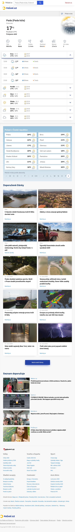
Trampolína (28, 501)
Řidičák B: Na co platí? (57, 486)
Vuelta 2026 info (31, 458)
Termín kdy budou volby (9, 465)
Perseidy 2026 (33, 497)
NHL (52, 470)
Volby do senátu (7, 468)
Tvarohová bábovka (8, 486)
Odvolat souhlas (67, 520)
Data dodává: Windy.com (48, 520)
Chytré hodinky (7, 508)
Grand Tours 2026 (31, 470)
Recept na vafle (7, 489)
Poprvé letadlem (31, 481)
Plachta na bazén (19, 501)
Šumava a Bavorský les (33, 484)
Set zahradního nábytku (50, 501)
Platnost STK (54, 491)
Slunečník (34, 501)
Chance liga (54, 458)
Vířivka (67, 501)
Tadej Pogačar (31, 465)
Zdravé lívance (7, 484)
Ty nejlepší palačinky (8, 479)
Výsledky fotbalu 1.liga (57, 460)
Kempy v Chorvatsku (32, 479)
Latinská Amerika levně (33, 489)
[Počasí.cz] (9, 8)
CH (36, 176)
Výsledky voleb (7, 463)
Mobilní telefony (19, 505)
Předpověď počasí (23, 497)
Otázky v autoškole (56, 489)
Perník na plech (7, 491)
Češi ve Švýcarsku (32, 486)
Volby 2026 (6, 458)
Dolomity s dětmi (31, 491)
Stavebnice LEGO (29, 505)
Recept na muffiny (8, 481)
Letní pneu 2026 (55, 479)
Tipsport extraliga (55, 463)
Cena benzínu (41, 497)
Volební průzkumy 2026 (9, 460)
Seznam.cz (68, 2)
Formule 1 (53, 468)
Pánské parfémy (16, 508)
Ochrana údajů (34, 520)
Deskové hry (55, 505)
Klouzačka (41, 501)
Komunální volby (7, 470)
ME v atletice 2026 (55, 465)
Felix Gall (29, 468)
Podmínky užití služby (22, 520)
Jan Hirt (29, 463)
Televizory (62, 505)
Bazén (12, 501)
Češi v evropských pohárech (53, 497)
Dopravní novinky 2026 (57, 484)
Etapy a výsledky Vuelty (33, 460)
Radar (59, 520)
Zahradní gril (61, 501)
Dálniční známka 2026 (57, 481)
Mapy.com (15, 497)
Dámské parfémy (39, 505)
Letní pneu (48, 505)
